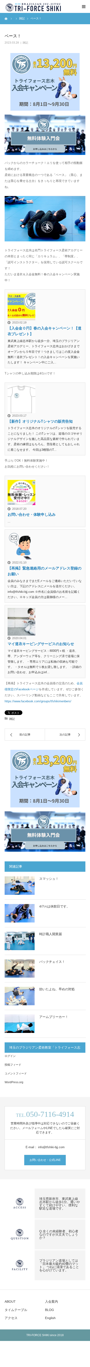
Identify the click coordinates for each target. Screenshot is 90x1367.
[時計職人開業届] (20, 941)
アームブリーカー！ (53, 1017)
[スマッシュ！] (20, 885)
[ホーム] (6, 18)
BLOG (49, 1310)
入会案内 (51, 1301)
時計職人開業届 (50, 934)
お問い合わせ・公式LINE (45, 1160)
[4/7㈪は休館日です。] (20, 913)
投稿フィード (13, 1064)
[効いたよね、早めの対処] (20, 996)
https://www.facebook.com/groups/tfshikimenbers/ (38, 701)
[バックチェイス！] (20, 968)
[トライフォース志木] (34, 6)
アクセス (11, 1318)
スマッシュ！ (49, 879)
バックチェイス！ (52, 962)
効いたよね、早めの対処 (57, 989)
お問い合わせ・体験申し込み (32, 514)
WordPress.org (14, 1082)
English (50, 1318)
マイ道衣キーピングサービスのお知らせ (41, 644)
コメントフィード (16, 1073)
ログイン (10, 1056)
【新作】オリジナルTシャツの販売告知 (40, 421)
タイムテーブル (16, 1310)
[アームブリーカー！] (20, 1023)
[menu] (83, 6)
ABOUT (10, 1301)
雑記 (25, 42)
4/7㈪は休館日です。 (54, 906)
